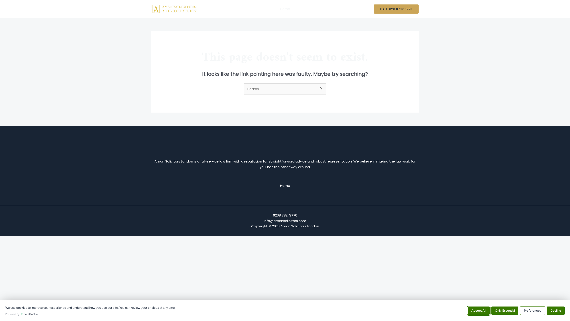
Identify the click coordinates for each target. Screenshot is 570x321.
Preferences (532, 310)
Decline (555, 310)
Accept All (478, 310)
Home (285, 8)
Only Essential (505, 310)
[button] (396, 9)
